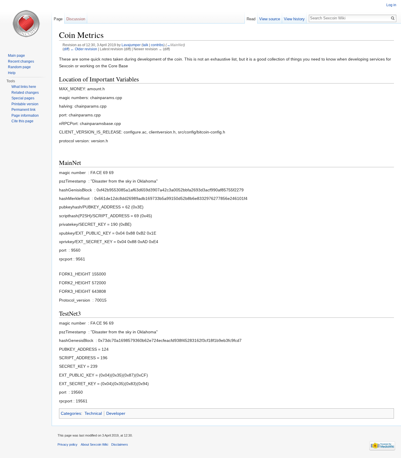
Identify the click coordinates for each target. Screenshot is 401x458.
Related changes (25, 93)
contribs (157, 45)
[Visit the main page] (25, 23)
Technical (93, 413)
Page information (25, 115)
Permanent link (23, 110)
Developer (115, 413)
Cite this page (22, 121)
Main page (16, 56)
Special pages (22, 98)
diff (66, 49)
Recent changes (21, 61)
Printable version (24, 104)
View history (294, 19)
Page (58, 19)
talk (145, 45)
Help (12, 73)
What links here (23, 87)
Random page (19, 67)
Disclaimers (119, 444)
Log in (391, 5)
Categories (71, 413)
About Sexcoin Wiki (94, 444)
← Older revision (83, 49)
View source (269, 19)
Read (251, 19)
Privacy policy (67, 444)
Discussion (75, 19)
